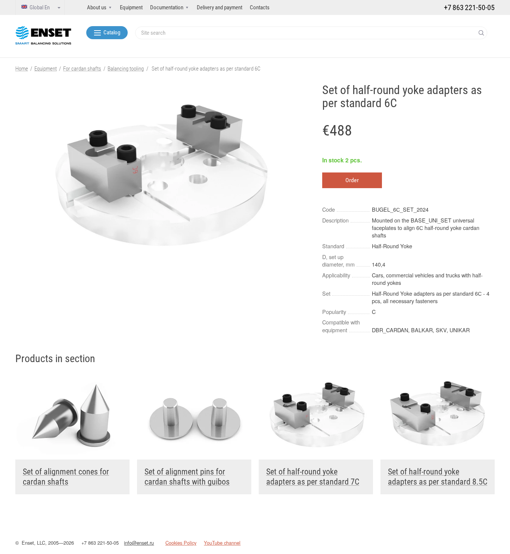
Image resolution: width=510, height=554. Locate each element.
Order (352, 180)
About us (96, 7)
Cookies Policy (180, 542)
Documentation (166, 7)
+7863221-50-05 (469, 7)
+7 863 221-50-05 (100, 542)
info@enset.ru (139, 542)
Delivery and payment (219, 7)
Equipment (131, 7)
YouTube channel (222, 542)
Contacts (260, 7)
